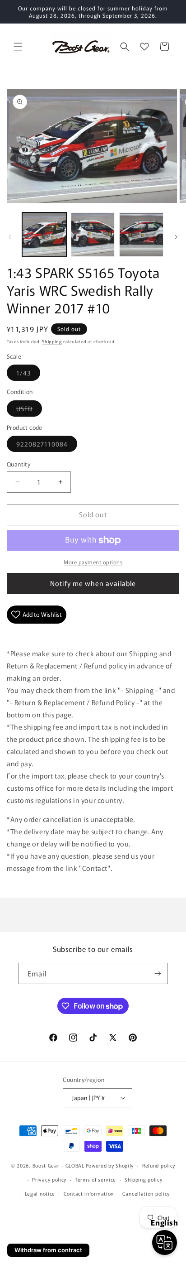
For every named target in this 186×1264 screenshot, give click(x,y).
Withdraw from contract (48, 1250)
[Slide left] (10, 237)
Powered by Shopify (110, 1165)
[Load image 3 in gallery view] (141, 234)
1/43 (28, 374)
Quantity (18, 464)
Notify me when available (93, 583)
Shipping (52, 341)
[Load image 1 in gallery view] (44, 234)
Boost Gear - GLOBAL (58, 1165)
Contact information (89, 1193)
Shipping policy (144, 1179)
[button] (18, 47)
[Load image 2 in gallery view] (93, 234)
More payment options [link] (93, 562)
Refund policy (158, 1165)
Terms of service (95, 1179)
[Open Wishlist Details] (144, 47)
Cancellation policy (146, 1193)
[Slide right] (176, 237)
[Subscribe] (157, 973)
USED (29, 410)
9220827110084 (46, 445)
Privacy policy (49, 1179)
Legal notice (40, 1193)
